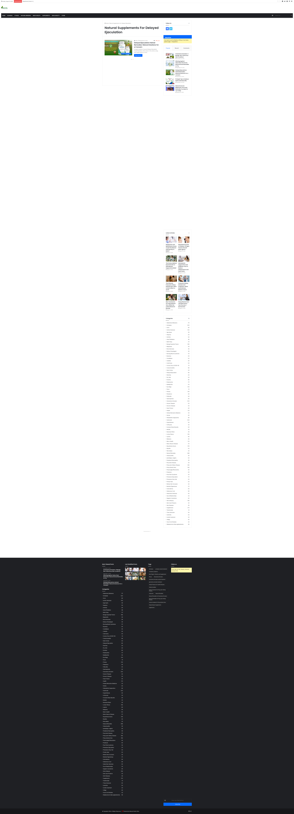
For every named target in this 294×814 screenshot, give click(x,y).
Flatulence (169, 394)
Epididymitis (170, 384)
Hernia (168, 415)
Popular (168, 48)
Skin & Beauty (56, 15)
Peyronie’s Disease (171, 462)
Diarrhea (169, 375)
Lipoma (168, 436)
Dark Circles (170, 370)
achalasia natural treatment (161, 569)
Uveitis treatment (171, 517)
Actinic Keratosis (171, 330)
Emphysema (170, 382)
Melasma (169, 439)
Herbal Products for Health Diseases (156, 584)
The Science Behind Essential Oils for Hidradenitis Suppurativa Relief (171, 265)
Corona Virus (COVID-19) (173, 365)
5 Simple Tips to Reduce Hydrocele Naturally (182, 79)
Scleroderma (170, 488)
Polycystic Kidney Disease (173, 465)
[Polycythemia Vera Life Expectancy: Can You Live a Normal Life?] (183, 297)
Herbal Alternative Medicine (173, 412)
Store (63, 15)
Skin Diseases (170, 505)
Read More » (138, 55)
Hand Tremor (170, 408)
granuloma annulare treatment (155, 582)
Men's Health (170, 441)
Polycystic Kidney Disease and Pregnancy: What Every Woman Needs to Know (183, 286)
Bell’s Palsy (169, 341)
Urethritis (169, 514)
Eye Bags (169, 386)
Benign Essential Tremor (173, 344)
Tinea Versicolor (171, 512)
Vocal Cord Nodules (171, 522)
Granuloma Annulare (172, 401)
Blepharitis (169, 346)
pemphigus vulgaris (171, 458)
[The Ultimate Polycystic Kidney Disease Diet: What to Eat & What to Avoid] (171, 279)
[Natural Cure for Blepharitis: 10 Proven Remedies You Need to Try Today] (170, 88)
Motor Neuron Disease (172, 443)
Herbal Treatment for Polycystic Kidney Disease (157, 590)
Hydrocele (169, 420)
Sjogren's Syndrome (172, 498)
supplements (151, 607)
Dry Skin (169, 377)
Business (9, 15)
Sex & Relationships (171, 495)
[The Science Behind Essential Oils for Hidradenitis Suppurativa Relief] (171, 258)
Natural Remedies (26, 15)
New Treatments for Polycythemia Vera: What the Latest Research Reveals (170, 305)
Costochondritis (170, 367)
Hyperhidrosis (170, 422)
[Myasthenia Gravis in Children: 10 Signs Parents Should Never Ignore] (183, 240)
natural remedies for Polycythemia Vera (157, 602)
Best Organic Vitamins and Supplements (157, 574)
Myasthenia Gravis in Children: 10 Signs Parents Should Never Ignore (183, 247)
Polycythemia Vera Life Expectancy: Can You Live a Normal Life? (183, 304)
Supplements (46, 15)
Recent (177, 48)
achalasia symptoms (153, 571)
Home (3, 15)
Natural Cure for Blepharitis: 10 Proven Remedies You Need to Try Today (181, 88)
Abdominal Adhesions (172, 322)
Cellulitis (169, 360)
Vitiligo (168, 519)
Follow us (174, 564)
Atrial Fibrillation (171, 339)
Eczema (169, 379)
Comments (186, 48)
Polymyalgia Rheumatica (173, 469)
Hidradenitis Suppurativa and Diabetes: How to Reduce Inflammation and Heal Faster (43, 1)
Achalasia (169, 325)
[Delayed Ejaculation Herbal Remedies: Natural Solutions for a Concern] (170, 72)
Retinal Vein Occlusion (172, 484)
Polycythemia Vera (171, 467)
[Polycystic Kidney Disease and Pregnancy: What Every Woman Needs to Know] (183, 279)
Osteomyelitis (170, 455)
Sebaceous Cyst (171, 491)
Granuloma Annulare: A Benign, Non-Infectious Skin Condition (181, 55)
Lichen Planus (170, 434)
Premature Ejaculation (172, 476)
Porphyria (169, 472)
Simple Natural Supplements (155, 604)
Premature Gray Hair (172, 479)
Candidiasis (169, 358)
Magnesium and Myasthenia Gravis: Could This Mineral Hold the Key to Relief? (171, 248)
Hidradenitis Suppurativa (173, 417)
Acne (168, 327)
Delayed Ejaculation (171, 372)
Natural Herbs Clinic (134, 811)
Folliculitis (169, 396)
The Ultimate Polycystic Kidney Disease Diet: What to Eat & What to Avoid (171, 286)
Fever (168, 389)
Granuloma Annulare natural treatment (157, 579)
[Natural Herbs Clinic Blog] (4, 7)
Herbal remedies (152, 587)
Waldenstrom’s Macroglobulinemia (175, 524)
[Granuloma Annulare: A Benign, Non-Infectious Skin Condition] (170, 56)
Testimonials (170, 510)
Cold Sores (169, 363)
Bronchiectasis (170, 349)
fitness (150, 576)
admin (136, 40)
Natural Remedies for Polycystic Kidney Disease (157, 599)
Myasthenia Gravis (171, 446)
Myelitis (169, 448)
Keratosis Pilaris (170, 431)
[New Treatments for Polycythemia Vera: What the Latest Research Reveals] (171, 297)
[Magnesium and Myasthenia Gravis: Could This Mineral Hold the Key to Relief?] (171, 240)
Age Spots (169, 332)
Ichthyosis (169, 424)
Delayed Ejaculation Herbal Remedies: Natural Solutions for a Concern (146, 45)
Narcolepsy (169, 450)
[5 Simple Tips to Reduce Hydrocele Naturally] (170, 81)
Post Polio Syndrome (172, 474)
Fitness (17, 15)
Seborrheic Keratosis (172, 493)
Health (168, 410)
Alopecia (169, 334)
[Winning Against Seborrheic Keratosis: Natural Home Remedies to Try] (170, 63)
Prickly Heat (170, 481)
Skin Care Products (171, 503)
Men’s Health (36, 15)
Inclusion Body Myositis (172, 427)
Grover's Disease (171, 405)
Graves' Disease (171, 403)
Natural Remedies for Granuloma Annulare (158, 596)
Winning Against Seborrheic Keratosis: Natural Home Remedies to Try (182, 63)
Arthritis (169, 337)
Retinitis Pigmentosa (172, 486)
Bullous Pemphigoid (171, 351)
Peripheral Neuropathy (172, 460)
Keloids (168, 429)
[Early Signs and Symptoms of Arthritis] (128, 569)
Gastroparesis (170, 398)
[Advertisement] (196, 7)
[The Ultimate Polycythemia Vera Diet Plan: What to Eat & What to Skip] (135, 578)
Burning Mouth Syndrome (173, 353)
